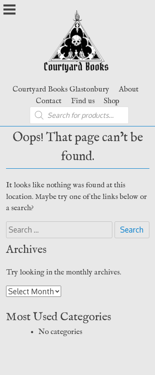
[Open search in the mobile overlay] (79, 115)
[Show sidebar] (9, 10)
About (129, 89)
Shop (111, 101)
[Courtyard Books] (77, 74)
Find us (83, 101)
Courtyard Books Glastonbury (60, 89)
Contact (49, 101)
